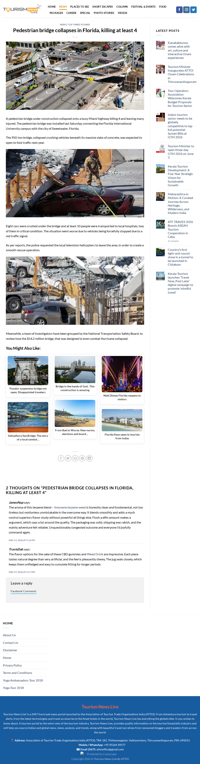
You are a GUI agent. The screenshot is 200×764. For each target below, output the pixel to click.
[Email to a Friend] (75, 458)
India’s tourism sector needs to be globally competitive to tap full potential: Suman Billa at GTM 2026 (180, 126)
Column (122, 6)
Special (85, 12)
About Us (9, 635)
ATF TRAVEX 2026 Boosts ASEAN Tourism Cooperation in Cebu (180, 229)
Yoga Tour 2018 (13, 687)
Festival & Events (143, 6)
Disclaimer (10, 650)
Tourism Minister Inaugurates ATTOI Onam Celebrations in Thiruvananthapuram (182, 74)
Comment (173, 241)
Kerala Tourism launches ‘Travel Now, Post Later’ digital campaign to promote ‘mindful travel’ (180, 283)
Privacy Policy (12, 665)
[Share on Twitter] (68, 458)
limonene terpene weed (70, 507)
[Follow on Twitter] (193, 9)
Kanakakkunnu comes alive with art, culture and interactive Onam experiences (179, 50)
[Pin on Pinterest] (82, 458)
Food (163, 6)
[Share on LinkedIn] (89, 458)
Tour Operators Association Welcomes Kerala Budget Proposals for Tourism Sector (180, 98)
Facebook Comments (23, 591)
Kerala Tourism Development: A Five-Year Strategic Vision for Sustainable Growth (180, 175)
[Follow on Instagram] (186, 9)
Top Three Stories (79, 24)
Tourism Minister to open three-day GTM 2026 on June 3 (181, 151)
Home (52, 6)
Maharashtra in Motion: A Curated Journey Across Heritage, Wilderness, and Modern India (180, 203)
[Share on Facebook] (61, 458)
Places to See (79, 6)
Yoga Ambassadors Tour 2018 (23, 680)
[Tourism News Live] (22, 8)
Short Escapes (102, 6)
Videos (122, 12)
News (63, 6)
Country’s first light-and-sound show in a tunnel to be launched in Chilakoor (180, 257)
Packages (56, 12)
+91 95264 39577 (114, 744)
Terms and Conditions (17, 672)
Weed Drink (95, 554)
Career (71, 12)
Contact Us (10, 642)
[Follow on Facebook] (179, 9)
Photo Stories (104, 12)
